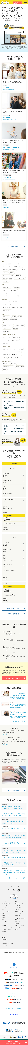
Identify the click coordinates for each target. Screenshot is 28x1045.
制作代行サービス (19, 911)
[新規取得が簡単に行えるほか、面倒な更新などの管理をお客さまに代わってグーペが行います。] (23, 481)
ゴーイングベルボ (8, 177)
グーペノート (18, 913)
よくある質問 (18, 907)
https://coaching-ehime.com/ (8, 149)
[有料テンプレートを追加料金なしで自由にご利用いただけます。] (23, 500)
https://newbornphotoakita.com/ (9, 119)
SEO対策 (4, 919)
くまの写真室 (6, 117)
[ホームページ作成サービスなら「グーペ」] (8, 3)
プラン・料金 (5, 905)
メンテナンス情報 (6, 929)
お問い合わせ (18, 909)
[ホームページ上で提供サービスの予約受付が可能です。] (23, 494)
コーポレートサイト (11, 1008)
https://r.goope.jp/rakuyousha (9, 238)
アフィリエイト (6, 941)
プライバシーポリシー (20, 925)
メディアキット (6, 945)
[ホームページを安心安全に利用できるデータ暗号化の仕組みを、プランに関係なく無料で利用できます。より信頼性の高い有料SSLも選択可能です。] (23, 558)
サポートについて (19, 903)
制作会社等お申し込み (7, 943)
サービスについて (6, 903)
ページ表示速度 (6, 921)
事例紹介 (4, 917)
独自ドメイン (5, 913)
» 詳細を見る (5, 734)
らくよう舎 (6, 237)
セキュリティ (18, 928)
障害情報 (4, 931)
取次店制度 (4, 939)
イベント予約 (5, 911)
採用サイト (19, 1008)
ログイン (17, 929)
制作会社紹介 (18, 915)
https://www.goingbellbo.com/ (9, 179)
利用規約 (17, 924)
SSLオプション (5, 915)
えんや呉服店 (6, 88)
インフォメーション (7, 927)
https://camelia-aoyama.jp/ (8, 209)
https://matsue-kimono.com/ (8, 89)
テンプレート (5, 907)
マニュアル (17, 905)
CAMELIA (6, 207)
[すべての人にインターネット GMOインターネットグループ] (12, 1037)
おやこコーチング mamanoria (11, 147)
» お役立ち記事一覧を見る (19, 721)
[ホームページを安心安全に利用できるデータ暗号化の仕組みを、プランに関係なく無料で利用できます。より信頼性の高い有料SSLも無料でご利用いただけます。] (23, 488)
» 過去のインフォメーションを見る (17, 878)
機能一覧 (4, 909)
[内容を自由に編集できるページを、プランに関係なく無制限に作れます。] (23, 475)
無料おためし (17, 3)
